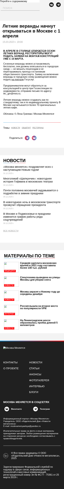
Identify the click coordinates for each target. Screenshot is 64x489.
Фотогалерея (39, 380)
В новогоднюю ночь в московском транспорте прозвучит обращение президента (31, 204)
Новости (15, 128)
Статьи (34, 368)
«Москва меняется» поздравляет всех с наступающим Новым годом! (28, 168)
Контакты (10, 362)
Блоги (33, 392)
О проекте (11, 368)
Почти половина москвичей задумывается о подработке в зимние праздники (30, 192)
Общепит (26, 128)
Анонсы (35, 374)
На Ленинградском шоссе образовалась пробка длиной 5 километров (39, 322)
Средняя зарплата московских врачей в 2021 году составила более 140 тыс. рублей (38, 265)
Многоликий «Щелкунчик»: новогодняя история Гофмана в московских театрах (28, 180)
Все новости (10, 231)
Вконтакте (16, 409)
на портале (17, 79)
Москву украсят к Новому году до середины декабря (40, 292)
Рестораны (38, 128)
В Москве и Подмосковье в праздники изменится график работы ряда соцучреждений (27, 216)
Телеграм (45, 409)
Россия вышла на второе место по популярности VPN (39, 307)
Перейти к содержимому (13, 1)
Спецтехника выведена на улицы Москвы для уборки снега (40, 278)
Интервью (37, 386)
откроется (38, 51)
